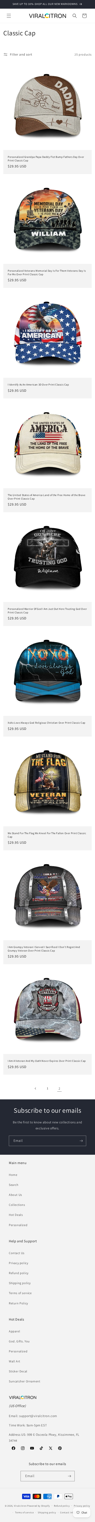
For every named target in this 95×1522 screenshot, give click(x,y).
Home (13, 1175)
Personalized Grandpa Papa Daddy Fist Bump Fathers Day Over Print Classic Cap (46, 158)
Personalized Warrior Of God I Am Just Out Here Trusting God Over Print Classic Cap (47, 610)
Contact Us (17, 1253)
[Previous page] (35, 1088)
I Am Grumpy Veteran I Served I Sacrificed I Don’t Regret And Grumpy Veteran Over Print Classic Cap (44, 948)
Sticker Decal (18, 1371)
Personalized (18, 1225)
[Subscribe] (81, 1141)
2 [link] (59, 1088)
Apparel (14, 1331)
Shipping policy (20, 1283)
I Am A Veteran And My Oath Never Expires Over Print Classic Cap (47, 1060)
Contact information (72, 1512)
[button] (9, 16)
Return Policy (18, 1303)
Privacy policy (18, 1263)
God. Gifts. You (19, 1341)
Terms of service (20, 1293)
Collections (17, 1205)
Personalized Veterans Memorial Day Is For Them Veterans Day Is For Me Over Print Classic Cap (47, 272)
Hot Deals (16, 1215)
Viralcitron (20, 1505)
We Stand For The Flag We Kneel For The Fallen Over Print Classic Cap (47, 834)
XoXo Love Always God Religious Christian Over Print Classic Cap (47, 722)
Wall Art (14, 1361)
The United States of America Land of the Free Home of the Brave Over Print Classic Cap (47, 496)
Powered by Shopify (38, 1505)
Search (14, 1185)
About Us (15, 1195)
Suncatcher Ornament (24, 1381)
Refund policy (18, 1273)
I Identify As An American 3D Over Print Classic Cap (38, 384)
